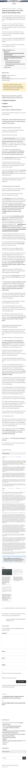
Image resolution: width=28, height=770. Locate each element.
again (7, 157)
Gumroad (5, 743)
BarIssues (5, 739)
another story (12, 157)
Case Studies (18, 608)
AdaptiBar (5, 729)
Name (3, 651)
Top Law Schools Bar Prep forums (15, 740)
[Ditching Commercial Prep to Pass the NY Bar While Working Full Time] (18, 572)
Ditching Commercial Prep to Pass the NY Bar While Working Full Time (18, 578)
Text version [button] (6, 453)
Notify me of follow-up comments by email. (11, 673)
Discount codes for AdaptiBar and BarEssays (11, 109)
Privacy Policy (4, 766)
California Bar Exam (9, 608)
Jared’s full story (7, 67)
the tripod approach (15, 275)
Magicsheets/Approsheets (9, 138)
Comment (4, 633)
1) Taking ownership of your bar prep (12, 60)
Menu (15, 3)
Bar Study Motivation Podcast (9, 737)
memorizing (11, 727)
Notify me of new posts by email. (9, 678)
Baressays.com (8, 198)
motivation (16, 727)
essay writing (10, 726)
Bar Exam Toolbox (6, 724)
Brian (14, 8)
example (21, 722)
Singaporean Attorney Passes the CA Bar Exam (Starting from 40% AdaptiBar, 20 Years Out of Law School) (7, 597)
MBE (7, 727)
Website (4, 664)
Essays (24, 608)
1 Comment (19, 8)
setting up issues (17, 726)
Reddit (4, 740)
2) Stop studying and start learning (12, 62)
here (25, 238)
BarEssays (5, 106)
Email (3, 658)
